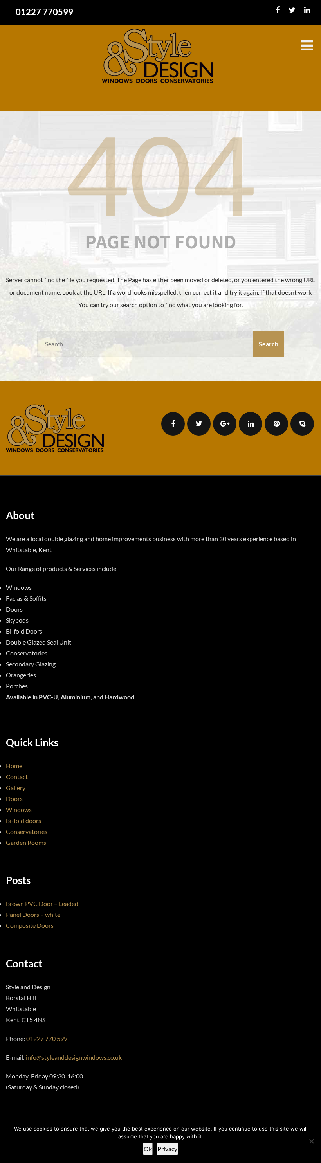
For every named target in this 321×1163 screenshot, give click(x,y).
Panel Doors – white (33, 914)
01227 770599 (44, 12)
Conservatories (26, 831)
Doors (14, 798)
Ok (148, 1148)
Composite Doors (30, 925)
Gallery (15, 787)
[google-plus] (224, 424)
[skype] (302, 424)
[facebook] (277, 10)
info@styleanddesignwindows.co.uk (74, 1057)
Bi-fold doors (23, 820)
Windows (19, 809)
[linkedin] (307, 10)
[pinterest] (276, 424)
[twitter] (292, 10)
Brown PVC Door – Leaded (42, 903)
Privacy (167, 1148)
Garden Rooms (26, 842)
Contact (17, 776)
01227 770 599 (46, 1038)
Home (14, 765)
